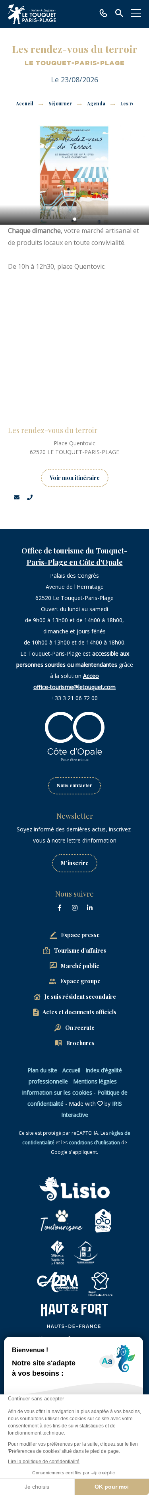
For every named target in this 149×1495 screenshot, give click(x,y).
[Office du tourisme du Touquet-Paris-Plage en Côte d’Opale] (32, 14)
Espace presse (80, 935)
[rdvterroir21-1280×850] (74, 175)
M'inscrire (75, 863)
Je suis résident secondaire (80, 996)
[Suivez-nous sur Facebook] (60, 908)
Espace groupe (80, 981)
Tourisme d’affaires (80, 950)
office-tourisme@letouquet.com (74, 687)
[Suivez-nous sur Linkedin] (90, 908)
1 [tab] (74, 219)
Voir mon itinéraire (75, 478)
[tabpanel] (74, 175)
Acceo (91, 676)
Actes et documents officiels (79, 1012)
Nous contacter (74, 785)
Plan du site (42, 1070)
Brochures (80, 1043)
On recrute (80, 1027)
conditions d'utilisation (94, 1142)
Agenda (96, 103)
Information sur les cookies (57, 1092)
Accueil (24, 103)
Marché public (80, 966)
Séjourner (60, 103)
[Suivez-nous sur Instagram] (75, 908)
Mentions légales (95, 1081)
